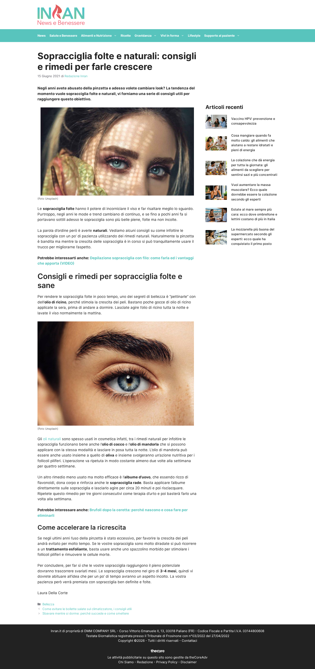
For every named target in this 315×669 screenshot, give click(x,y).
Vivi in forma (169, 35)
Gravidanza (143, 35)
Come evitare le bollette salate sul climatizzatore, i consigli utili (87, 609)
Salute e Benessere (63, 35)
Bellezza (48, 604)
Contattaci (189, 641)
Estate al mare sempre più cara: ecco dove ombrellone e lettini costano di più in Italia (254, 214)
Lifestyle (194, 35)
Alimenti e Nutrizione (96, 35)
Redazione (145, 662)
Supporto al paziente (219, 35)
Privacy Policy (166, 662)
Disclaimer (189, 662)
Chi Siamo (126, 662)
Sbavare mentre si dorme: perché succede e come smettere (85, 613)
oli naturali (52, 439)
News (42, 35)
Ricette (126, 35)
